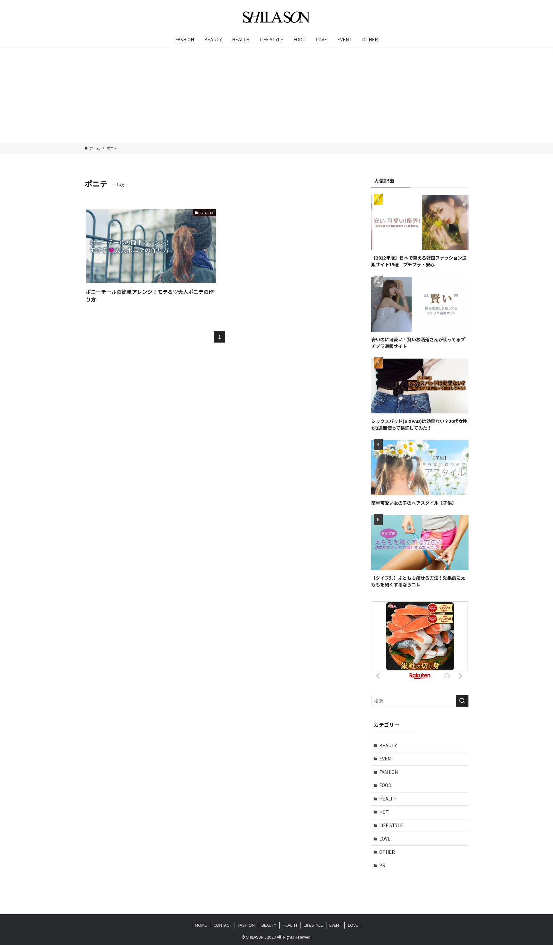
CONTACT (222, 925)
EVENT (386, 758)
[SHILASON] (276, 17)
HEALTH (388, 798)
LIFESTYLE (313, 925)
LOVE (384, 838)
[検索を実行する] (462, 701)
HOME (201, 925)
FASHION (388, 772)
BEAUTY (388, 745)
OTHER (387, 852)
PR (382, 865)
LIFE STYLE (391, 825)
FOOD (385, 785)
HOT (384, 812)
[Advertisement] (276, 95)
